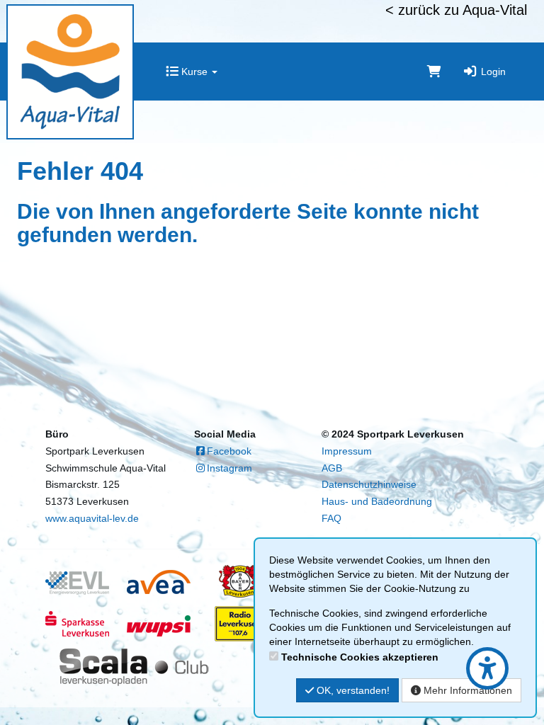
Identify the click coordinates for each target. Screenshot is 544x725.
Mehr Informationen (466, 690)
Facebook (229, 451)
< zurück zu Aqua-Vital (456, 10)
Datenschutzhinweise (369, 484)
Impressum (347, 451)
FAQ (331, 518)
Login (492, 71)
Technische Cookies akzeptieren (359, 657)
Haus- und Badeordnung (377, 501)
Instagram (229, 468)
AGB (332, 468)
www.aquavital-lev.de (92, 518)
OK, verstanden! (352, 690)
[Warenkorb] (434, 71)
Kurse (194, 71)
